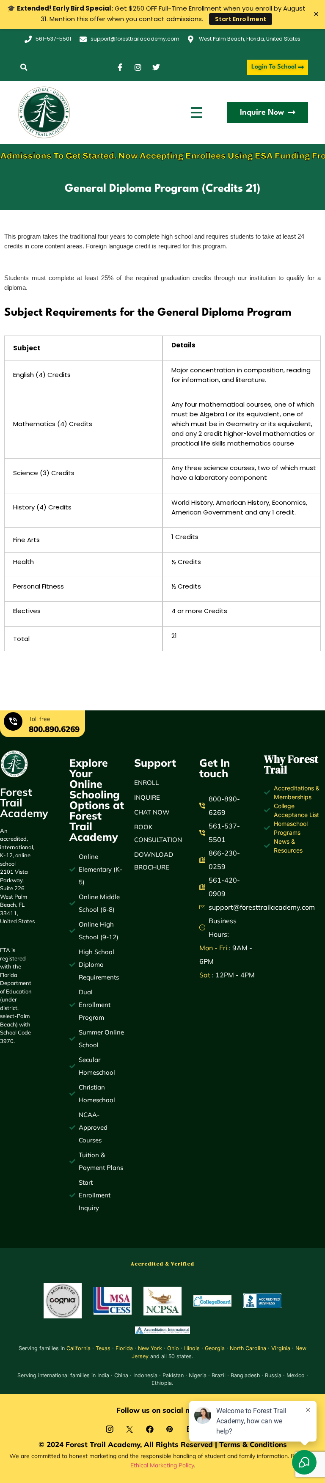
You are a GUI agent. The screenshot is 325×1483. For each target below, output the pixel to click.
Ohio (173, 1348)
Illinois (192, 1348)
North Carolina (248, 1348)
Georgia (215, 1348)
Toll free (39, 719)
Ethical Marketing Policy (162, 1465)
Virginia (280, 1348)
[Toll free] (13, 722)
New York (150, 1348)
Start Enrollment (240, 19)
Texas (103, 1348)
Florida (124, 1348)
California (78, 1348)
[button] (24, 67)
